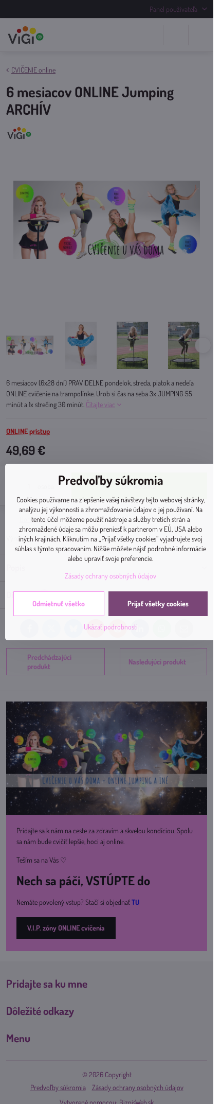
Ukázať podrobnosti (111, 626)
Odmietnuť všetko (58, 603)
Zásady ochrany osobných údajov (110, 575)
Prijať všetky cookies (158, 603)
